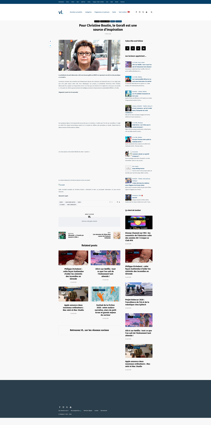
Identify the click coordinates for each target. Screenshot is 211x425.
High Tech (83, 1)
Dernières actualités (76, 12)
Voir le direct (124, 12)
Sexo (107, 1)
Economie (135, 152)
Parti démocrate (71, 204)
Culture (72, 1)
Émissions (123, 1)
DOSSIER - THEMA (105, 21)
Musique (70, 253)
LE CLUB (147, 219)
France (67, 1)
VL (89, 216)
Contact (96, 410)
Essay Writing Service (138, 168)
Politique (118, 21)
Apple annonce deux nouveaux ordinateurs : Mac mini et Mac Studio (73, 307)
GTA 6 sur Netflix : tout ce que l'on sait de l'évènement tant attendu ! (138, 333)
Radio (114, 12)
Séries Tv (102, 289)
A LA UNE (97, 21)
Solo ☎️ (141, 195)
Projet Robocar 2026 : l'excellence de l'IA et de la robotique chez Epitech (137, 302)
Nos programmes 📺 (76, 410)
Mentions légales (88, 410)
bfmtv (61, 202)
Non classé (135, 166)
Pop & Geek (102, 253)
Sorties (89, 1)
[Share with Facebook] (50, 41)
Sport (78, 1)
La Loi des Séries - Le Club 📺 (135, 219)
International (61, 1)
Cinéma (134, 106)
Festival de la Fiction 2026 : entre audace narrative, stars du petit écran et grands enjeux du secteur (105, 310)
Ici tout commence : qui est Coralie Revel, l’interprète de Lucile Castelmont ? (138, 110)
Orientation (131, 285)
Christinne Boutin (70, 202)
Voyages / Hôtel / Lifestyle (98, 1)
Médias (140, 77)
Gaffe (79, 202)
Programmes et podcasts (102, 12)
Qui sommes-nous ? (64, 410)
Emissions (135, 195)
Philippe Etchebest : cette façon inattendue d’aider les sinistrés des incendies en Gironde (73, 274)
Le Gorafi (62, 204)
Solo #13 (134, 197)
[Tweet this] (50, 45)
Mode (112, 1)
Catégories (88, 12)
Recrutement (104, 410)
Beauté (116, 1)
